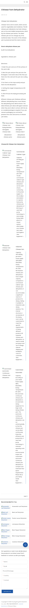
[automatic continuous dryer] (7, 373)
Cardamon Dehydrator (18, 541)
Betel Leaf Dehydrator (18, 512)
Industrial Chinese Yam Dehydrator (20, 249)
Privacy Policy (12, 606)
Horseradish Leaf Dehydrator (19, 506)
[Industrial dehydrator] (7, 248)
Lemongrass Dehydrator (18, 524)
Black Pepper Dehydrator (18, 530)
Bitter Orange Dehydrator (18, 536)
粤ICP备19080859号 (12, 604)
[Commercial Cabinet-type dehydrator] (7, 154)
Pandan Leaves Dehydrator (19, 518)
